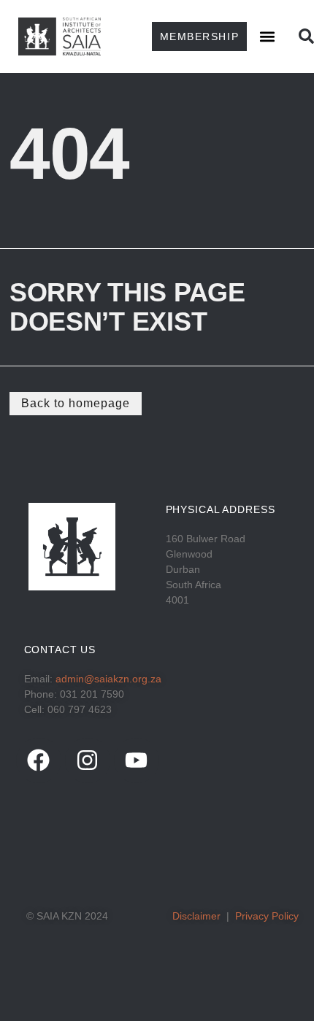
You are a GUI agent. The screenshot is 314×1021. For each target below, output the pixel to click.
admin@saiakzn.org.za (108, 679)
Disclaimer (196, 916)
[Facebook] (38, 760)
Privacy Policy (267, 916)
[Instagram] (87, 760)
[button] (268, 36)
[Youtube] (136, 760)
